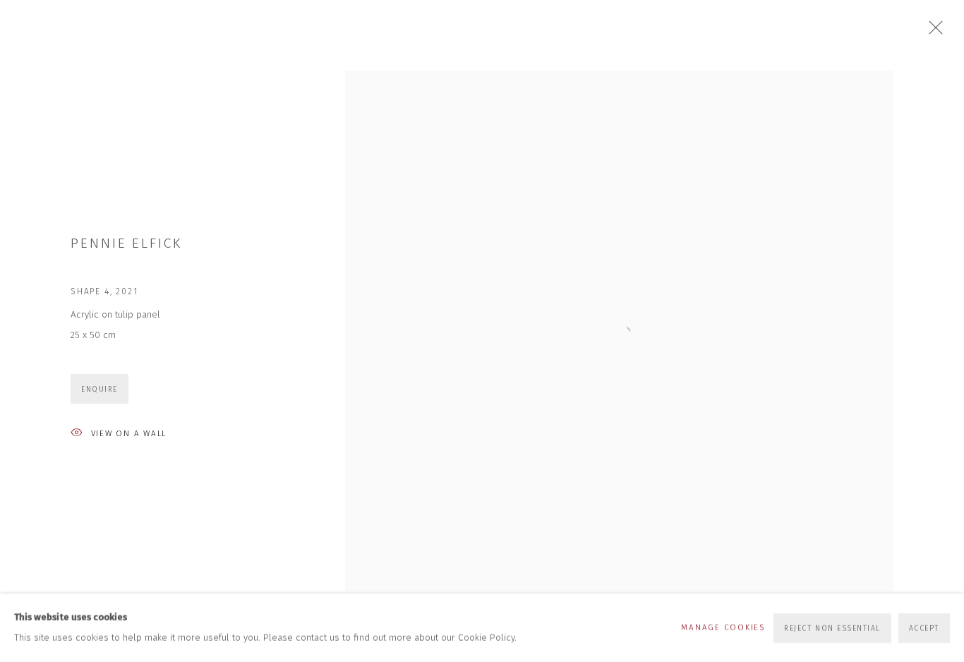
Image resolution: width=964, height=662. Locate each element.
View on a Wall (129, 433)
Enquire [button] (99, 389)
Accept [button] (924, 627)
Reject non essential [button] (832, 627)
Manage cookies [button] (723, 627)
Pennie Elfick (126, 243)
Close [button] (932, 31)
